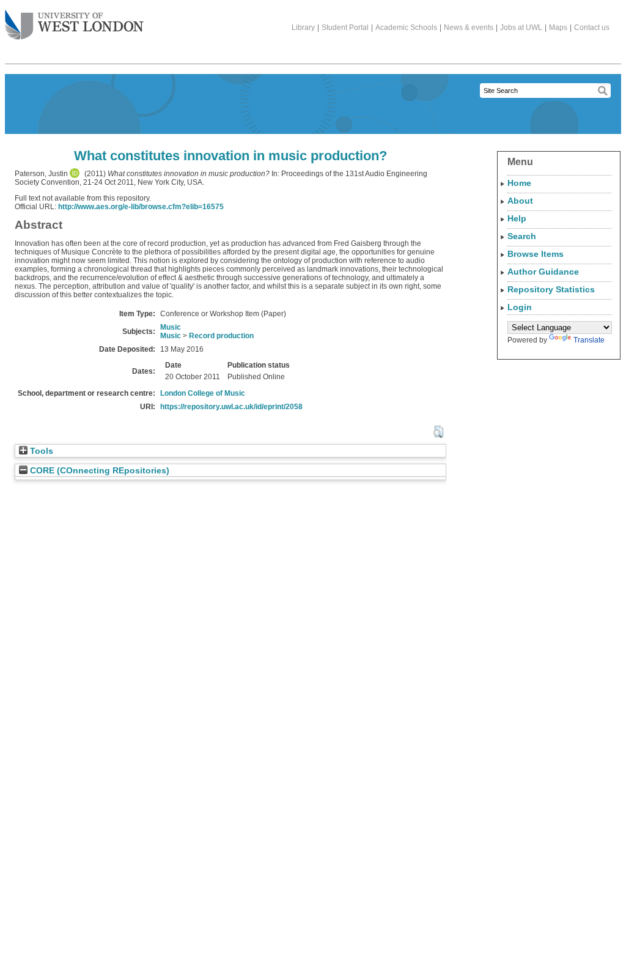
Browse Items (535, 254)
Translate (589, 340)
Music (170, 327)
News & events (468, 27)
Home (519, 183)
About (520, 201)
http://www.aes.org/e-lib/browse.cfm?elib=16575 (141, 206)
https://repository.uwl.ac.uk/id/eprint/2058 (231, 406)
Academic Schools (406, 27)
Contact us (591, 27)
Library (303, 27)
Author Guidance (543, 271)
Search (521, 236)
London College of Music (202, 393)
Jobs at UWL (521, 27)
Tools (40, 451)
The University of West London (74, 25)
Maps (558, 27)
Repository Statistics (551, 289)
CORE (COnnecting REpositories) (98, 470)
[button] (438, 431)
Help (516, 218)
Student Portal (345, 27)
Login (519, 307)
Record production (221, 336)
